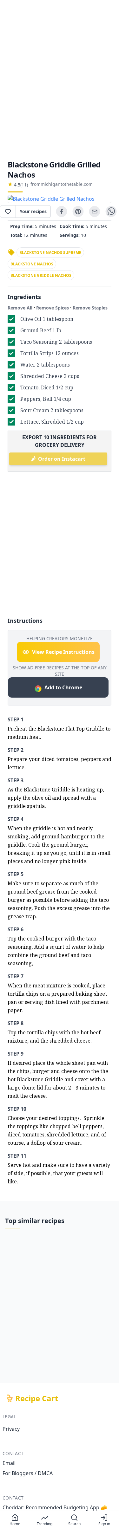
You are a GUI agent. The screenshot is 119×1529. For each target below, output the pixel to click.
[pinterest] (78, 211)
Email (9, 1463)
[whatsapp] (111, 211)
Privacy (11, 1428)
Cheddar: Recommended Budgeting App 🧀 (55, 1507)
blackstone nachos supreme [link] (50, 252)
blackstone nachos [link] (31, 264)
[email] (94, 211)
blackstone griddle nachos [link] (40, 275)
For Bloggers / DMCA (28, 1473)
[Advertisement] (59, 79)
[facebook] (61, 211)
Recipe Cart (36, 1398)
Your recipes (33, 211)
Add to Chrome (63, 687)
